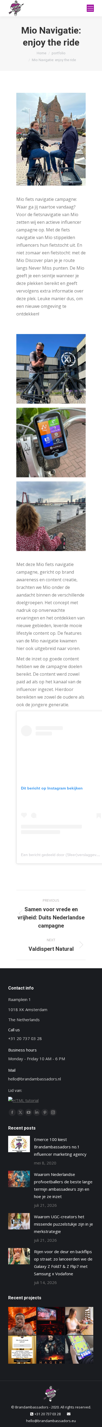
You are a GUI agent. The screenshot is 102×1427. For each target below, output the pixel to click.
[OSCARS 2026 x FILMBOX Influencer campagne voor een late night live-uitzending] (22, 1350)
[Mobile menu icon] (90, 8)
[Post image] (19, 1144)
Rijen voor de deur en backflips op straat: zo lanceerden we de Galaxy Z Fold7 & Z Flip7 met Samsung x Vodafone (63, 1262)
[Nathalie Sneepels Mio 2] (51, 516)
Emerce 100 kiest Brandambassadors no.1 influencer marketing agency (60, 1147)
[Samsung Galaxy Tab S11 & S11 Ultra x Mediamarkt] (79, 1350)
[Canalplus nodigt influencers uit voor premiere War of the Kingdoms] (51, 1350)
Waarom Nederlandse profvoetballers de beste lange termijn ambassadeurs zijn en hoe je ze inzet (63, 1185)
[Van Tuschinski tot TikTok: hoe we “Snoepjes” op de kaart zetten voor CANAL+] (51, 1321)
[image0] (51, 369)
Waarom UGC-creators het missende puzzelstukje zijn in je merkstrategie (63, 1224)
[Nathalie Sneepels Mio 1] (51, 442)
